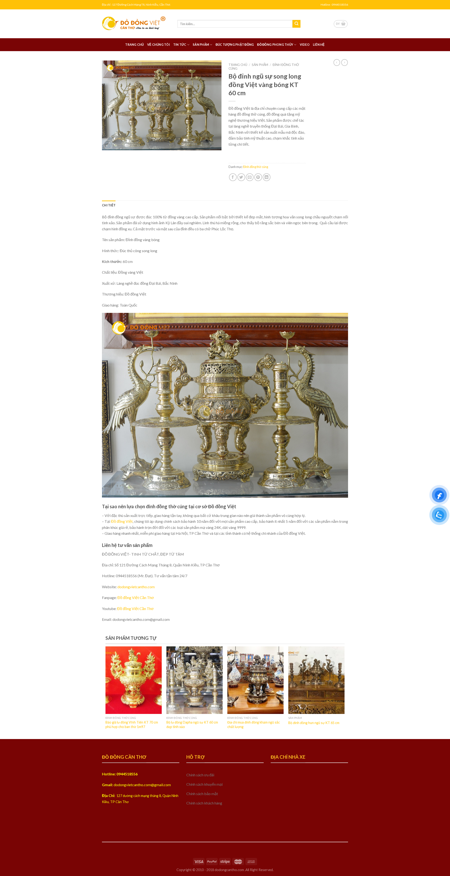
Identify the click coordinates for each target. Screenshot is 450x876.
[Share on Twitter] (241, 177)
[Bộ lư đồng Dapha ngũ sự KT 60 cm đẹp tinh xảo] (194, 680)
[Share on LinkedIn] (266, 177)
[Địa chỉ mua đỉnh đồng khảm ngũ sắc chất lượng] (255, 680)
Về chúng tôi (158, 44)
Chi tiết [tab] (109, 205)
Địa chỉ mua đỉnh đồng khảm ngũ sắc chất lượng (253, 724)
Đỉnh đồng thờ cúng (255, 167)
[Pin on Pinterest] (258, 177)
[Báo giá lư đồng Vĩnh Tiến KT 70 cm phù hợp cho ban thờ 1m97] (133, 680)
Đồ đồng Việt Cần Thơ (135, 597)
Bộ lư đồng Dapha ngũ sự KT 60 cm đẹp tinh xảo (192, 724)
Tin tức (179, 44)
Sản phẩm (201, 44)
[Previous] (114, 680)
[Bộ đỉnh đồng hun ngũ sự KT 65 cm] (316, 680)
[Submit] (296, 24)
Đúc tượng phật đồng (235, 44)
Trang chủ (134, 44)
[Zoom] (108, 144)
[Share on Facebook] (233, 177)
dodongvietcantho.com (136, 586)
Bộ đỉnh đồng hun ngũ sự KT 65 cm (313, 723)
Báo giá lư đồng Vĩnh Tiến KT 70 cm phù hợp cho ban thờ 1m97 (131, 724)
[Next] (336, 680)
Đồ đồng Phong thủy (275, 44)
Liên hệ (319, 44)
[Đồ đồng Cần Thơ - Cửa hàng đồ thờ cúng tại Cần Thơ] (136, 23)
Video (305, 44)
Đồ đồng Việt (122, 521)
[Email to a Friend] (250, 177)
